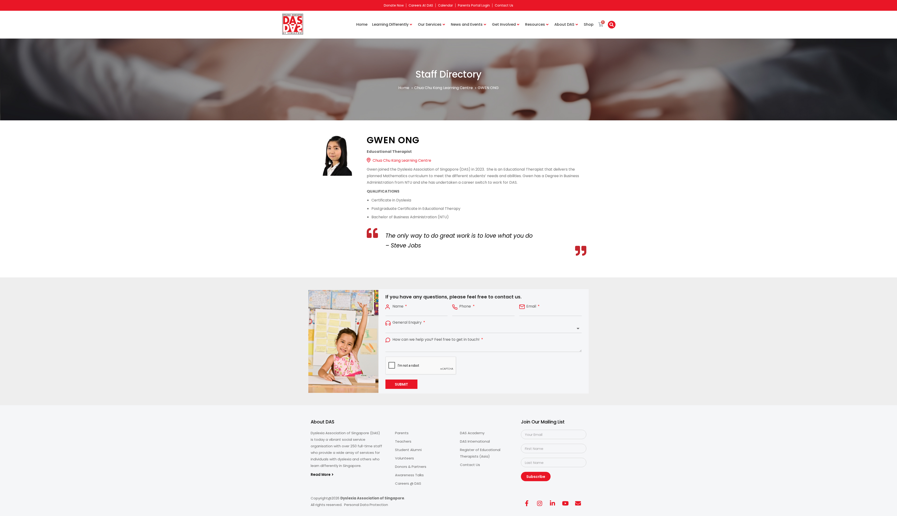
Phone (465, 306)
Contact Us (504, 5)
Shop (589, 24)
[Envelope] (578, 503)
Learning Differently (390, 24)
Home (361, 24)
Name (398, 306)
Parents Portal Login (474, 5)
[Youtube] (565, 503)
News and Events (467, 24)
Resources (535, 24)
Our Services (429, 24)
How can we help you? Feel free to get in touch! (436, 339)
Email (531, 306)
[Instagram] (539, 503)
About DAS (564, 24)
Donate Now (394, 5)
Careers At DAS (421, 5)
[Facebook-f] (526, 503)
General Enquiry (407, 322)
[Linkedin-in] (552, 503)
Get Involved (504, 24)
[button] (612, 25)
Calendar (445, 5)
